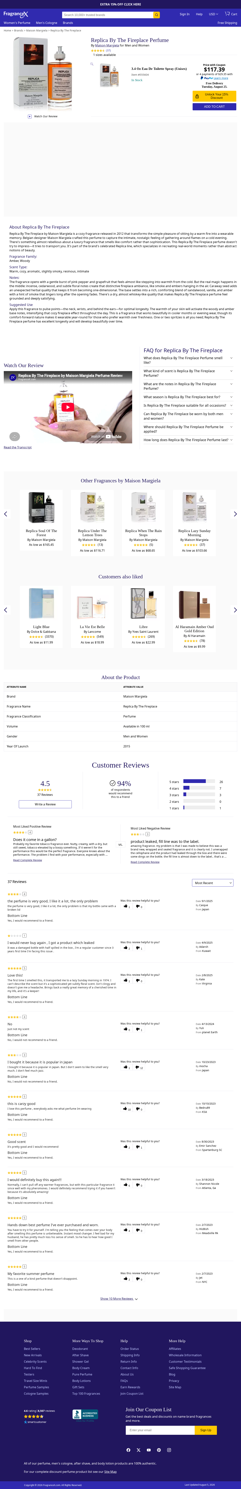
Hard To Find (33, 1368)
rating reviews (39, 1411)
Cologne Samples (36, 1393)
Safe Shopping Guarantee (187, 1368)
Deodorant (80, 1349)
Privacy (174, 1381)
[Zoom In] (192, 635)
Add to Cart (214, 106)
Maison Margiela (107, 45)
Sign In (185, 14)
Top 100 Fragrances (86, 1393)
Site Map (175, 1387)
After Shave (80, 1355)
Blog (172, 1374)
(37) (108, 50)
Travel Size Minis (35, 1381)
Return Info (128, 1361)
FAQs (124, 1381)
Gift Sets (78, 1387)
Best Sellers (32, 1349)
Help (199, 14)
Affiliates (175, 1349)
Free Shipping (227, 23)
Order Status (129, 1349)
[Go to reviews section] (97, 50)
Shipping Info (130, 1355)
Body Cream (81, 1368)
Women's (17, 23)
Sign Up (205, 1430)
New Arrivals (33, 1355)
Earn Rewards (130, 1387)
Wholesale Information (185, 1355)
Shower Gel (80, 1361)
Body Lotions (81, 1381)
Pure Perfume (82, 1374)
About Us (127, 1374)
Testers (29, 1374)
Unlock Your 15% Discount (216, 96)
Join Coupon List (131, 1393)
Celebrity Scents (35, 1361)
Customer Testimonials (185, 1361)
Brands (68, 23)
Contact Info (129, 1368)
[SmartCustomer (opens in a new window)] (35, 1422)
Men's (46, 23)
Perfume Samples (36, 1387)
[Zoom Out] (192, 646)
